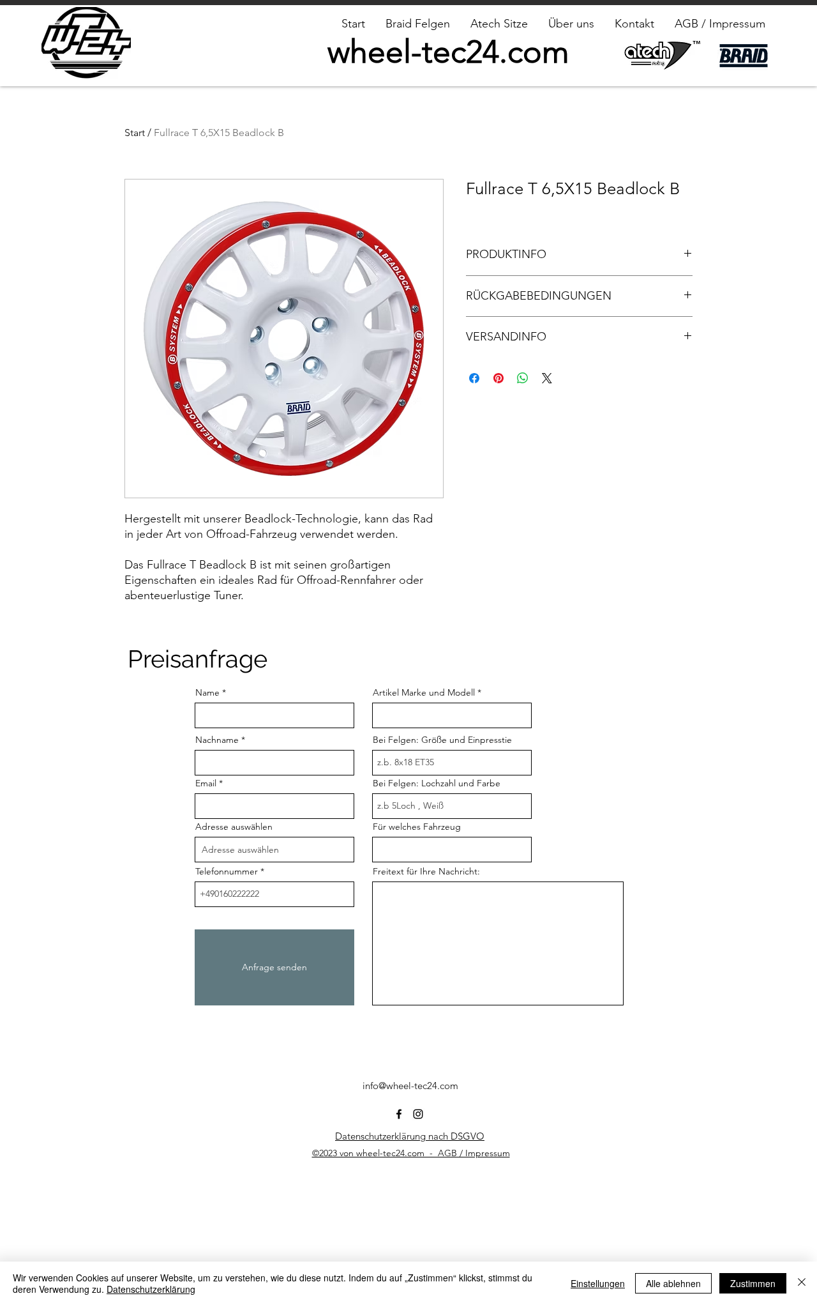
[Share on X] (547, 378)
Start (134, 132)
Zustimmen (753, 1283)
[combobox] (274, 849)
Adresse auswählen (234, 826)
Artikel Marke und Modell (424, 692)
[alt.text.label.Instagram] (418, 1114)
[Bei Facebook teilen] (474, 378)
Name (207, 692)
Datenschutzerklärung (151, 1289)
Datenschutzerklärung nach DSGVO (409, 1136)
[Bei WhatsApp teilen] (522, 378)
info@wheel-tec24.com (410, 1086)
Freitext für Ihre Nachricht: (426, 871)
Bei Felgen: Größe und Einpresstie (442, 739)
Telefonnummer (226, 871)
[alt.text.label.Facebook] (399, 1114)
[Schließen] (801, 1283)
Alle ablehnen (673, 1283)
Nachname (217, 739)
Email (205, 783)
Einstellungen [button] (598, 1283)
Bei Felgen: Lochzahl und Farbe (436, 783)
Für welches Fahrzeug (417, 826)
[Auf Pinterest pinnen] (498, 378)
